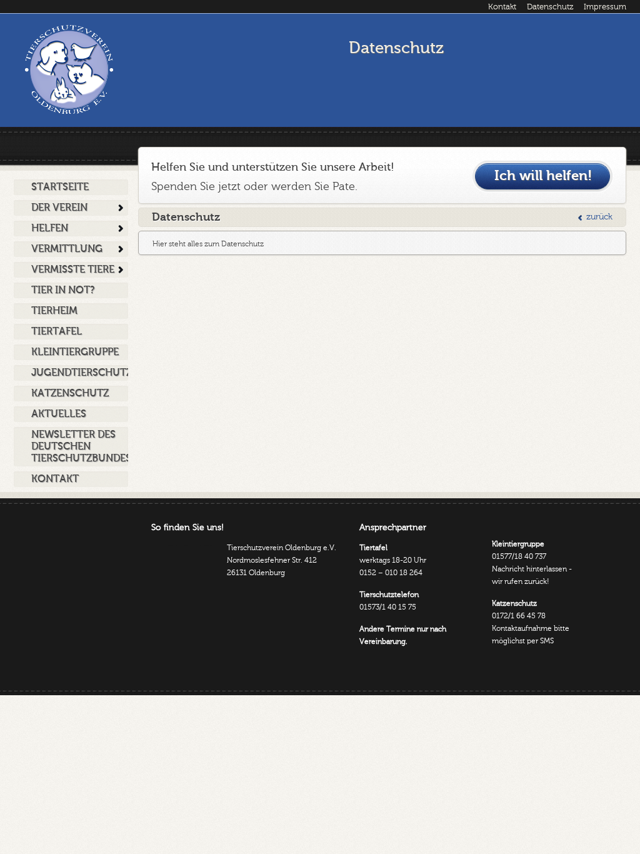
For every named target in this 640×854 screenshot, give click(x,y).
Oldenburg (69, 69)
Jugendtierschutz (79, 372)
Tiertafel (56, 331)
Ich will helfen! (543, 176)
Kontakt (502, 7)
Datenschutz (550, 7)
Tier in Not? (62, 290)
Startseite (60, 187)
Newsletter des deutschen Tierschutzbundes (79, 446)
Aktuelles (58, 413)
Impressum (605, 7)
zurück (599, 217)
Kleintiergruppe (75, 352)
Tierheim (54, 310)
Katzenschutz (70, 393)
